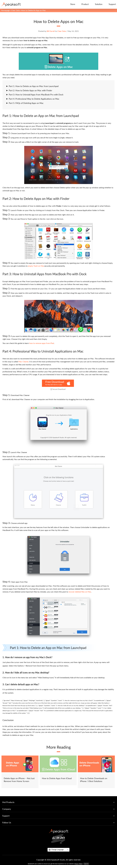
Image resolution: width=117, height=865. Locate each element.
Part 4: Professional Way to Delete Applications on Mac (34, 99)
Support (112, 4)
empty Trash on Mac (36, 266)
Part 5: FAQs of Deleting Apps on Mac (26, 103)
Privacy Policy (78, 863)
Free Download (54, 382)
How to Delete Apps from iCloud (57, 778)
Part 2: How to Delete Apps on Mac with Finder (30, 91)
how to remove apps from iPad (41, 343)
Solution (98, 4)
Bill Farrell (51, 31)
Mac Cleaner (24, 362)
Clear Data (15, 10)
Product (85, 4)
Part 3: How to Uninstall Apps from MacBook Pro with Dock (36, 95)
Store (72, 4)
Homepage (5, 10)
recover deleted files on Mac (80, 592)
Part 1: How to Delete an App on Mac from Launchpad (33, 86)
